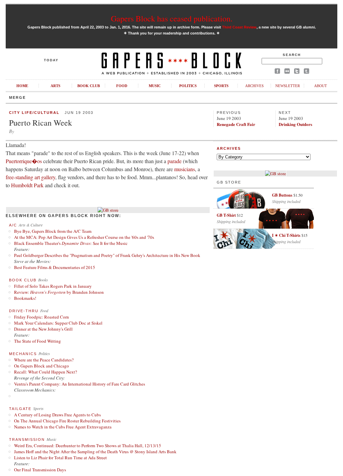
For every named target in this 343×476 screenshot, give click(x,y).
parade (174, 160)
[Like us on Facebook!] (277, 72)
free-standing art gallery (30, 177)
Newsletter (287, 86)
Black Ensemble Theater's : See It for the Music (71, 243)
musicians (184, 169)
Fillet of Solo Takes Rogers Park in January (53, 286)
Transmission (27, 439)
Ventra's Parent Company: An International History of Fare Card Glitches (79, 384)
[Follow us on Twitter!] (296, 72)
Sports (221, 86)
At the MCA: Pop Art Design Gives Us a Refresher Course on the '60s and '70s (84, 237)
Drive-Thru (24, 311)
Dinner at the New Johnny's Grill (43, 329)
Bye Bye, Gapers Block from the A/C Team (52, 231)
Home (22, 86)
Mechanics (23, 354)
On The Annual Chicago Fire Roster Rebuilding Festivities (67, 421)
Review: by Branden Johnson (59, 292)
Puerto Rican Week (40, 122)
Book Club (88, 86)
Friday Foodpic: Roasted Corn (41, 317)
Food (121, 86)
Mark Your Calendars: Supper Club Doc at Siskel (58, 323)
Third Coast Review (239, 27)
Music (155, 86)
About (320, 86)
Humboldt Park (27, 185)
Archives (254, 86)
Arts (55, 86)
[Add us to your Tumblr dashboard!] (306, 72)
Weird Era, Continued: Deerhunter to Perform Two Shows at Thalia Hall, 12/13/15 (87, 446)
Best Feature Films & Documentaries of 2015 (54, 267)
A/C (13, 225)
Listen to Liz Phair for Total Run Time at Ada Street (60, 458)
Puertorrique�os (24, 160)
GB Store (229, 182)
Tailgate (20, 409)
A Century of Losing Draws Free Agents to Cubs (57, 415)
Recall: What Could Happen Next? (45, 372)
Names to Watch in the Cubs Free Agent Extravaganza (63, 427)
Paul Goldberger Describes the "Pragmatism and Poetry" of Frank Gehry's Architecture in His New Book (107, 255)
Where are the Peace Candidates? (44, 360)
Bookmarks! (25, 298)
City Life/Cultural (34, 113)
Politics (188, 86)
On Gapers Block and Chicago (41, 366)
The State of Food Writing (37, 341)
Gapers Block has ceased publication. (171, 18)
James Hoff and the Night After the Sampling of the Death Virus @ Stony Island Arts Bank (95, 452)
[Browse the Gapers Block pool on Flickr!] (287, 72)
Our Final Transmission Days (40, 470)
